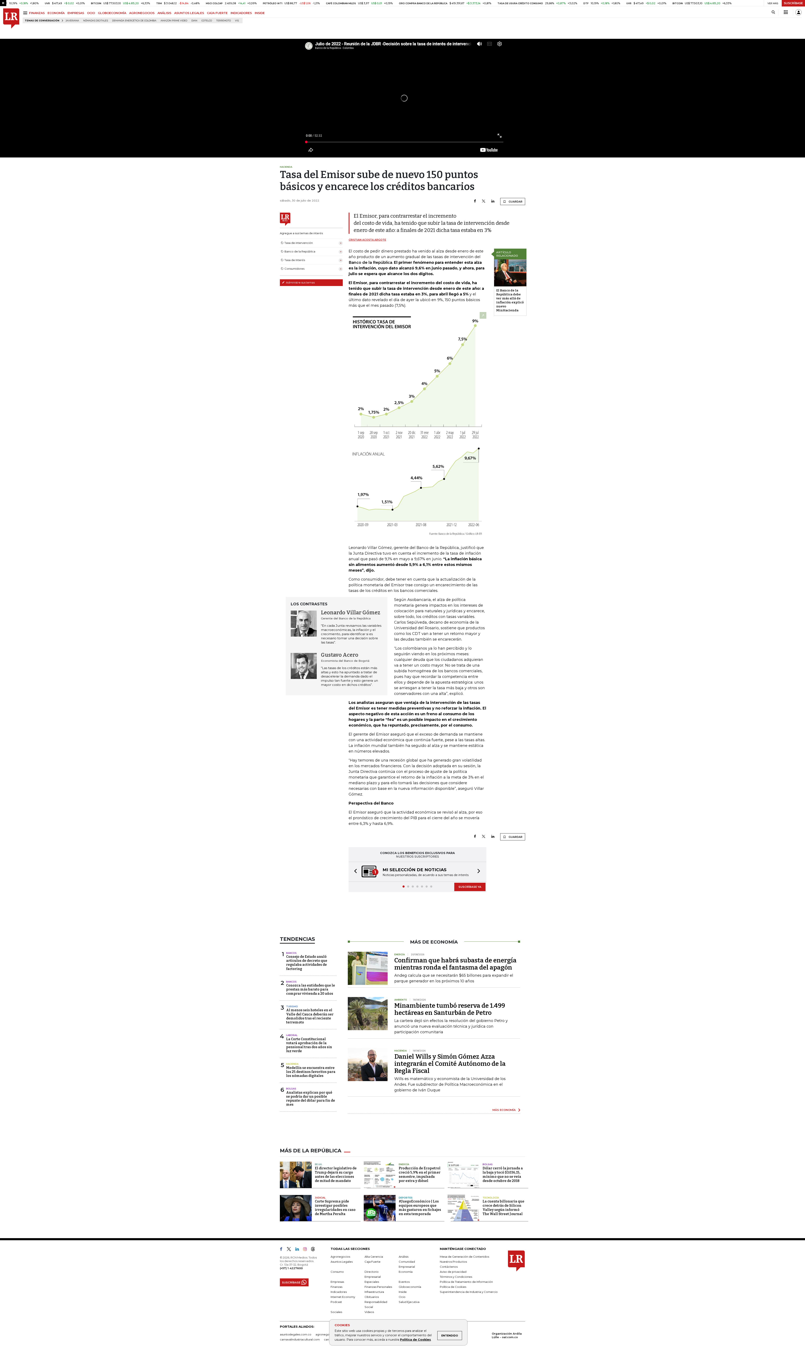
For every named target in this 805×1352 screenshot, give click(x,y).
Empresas (337, 1282)
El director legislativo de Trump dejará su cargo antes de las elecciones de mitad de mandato (336, 1175)
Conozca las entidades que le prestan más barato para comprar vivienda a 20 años (310, 990)
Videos (369, 1312)
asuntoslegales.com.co (295, 1334)
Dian (194, 20)
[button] (354, 872)
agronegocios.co (327, 1334)
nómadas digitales (95, 20)
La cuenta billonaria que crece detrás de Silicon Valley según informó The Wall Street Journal (503, 1208)
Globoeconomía (410, 1287)
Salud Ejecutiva (409, 1302)
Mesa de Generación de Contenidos (464, 1257)
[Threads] (314, 1250)
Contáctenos (449, 1267)
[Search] (773, 12)
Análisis (403, 1257)
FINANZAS (37, 13)
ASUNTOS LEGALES (189, 13)
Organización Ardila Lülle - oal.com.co (507, 1335)
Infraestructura (374, 1292)
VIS (237, 20)
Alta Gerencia (374, 1257)
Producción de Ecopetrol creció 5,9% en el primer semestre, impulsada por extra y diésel (419, 1175)
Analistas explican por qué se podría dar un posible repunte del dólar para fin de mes (310, 1099)
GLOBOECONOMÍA (112, 13)
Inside (403, 1292)
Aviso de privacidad (453, 1272)
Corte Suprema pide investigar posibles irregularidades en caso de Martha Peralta (335, 1208)
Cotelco (206, 20)
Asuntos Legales (342, 1262)
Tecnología (491, 1198)
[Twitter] (484, 201)
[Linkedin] (492, 201)
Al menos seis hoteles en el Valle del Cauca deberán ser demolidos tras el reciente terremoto (310, 1017)
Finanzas (336, 1287)
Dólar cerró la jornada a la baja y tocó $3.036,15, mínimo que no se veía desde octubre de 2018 (503, 1175)
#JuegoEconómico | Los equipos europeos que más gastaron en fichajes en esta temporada (420, 1208)
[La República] (11, 18)
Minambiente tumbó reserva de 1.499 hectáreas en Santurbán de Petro (449, 1009)
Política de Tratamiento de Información (466, 1282)
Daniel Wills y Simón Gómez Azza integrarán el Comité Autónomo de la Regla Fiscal (450, 1064)
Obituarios (372, 1297)
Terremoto (223, 20)
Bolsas (291, 1089)
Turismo (292, 1006)
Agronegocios (340, 1257)
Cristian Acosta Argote (367, 239)
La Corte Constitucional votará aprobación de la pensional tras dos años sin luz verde (309, 1045)
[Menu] (26, 13)
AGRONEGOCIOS (142, 13)
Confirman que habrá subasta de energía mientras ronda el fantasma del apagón (455, 964)
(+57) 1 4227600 (291, 1268)
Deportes (406, 1198)
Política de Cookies (415, 1340)
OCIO (91, 13)
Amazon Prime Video (174, 20)
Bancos (291, 953)
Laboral (291, 1035)
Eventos (404, 1282)
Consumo (337, 1272)
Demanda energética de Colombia (134, 20)
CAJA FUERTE (217, 13)
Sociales (336, 1312)
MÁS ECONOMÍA (504, 1110)
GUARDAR (515, 201)
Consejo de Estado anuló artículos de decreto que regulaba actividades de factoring (306, 963)
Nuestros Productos (453, 1262)
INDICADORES (241, 13)
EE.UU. (318, 1164)
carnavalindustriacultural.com (300, 1340)
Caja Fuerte (372, 1262)
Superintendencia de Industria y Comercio (469, 1292)
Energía (404, 1164)
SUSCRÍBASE (793, 3)
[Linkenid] (298, 1250)
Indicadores (339, 1292)
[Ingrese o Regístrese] (798, 12)
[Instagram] (306, 1250)
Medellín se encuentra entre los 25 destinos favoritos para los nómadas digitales (310, 1072)
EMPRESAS (76, 13)
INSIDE (260, 13)
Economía (406, 1272)
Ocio (402, 1297)
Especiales (372, 1282)
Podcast (336, 1302)
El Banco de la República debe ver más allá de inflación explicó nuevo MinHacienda (510, 300)
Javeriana (72, 20)
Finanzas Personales (378, 1287)
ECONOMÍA (56, 13)
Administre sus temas (300, 282)
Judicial (320, 1198)
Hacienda (292, 1064)
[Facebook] (475, 201)
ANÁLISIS (164, 13)
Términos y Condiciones (456, 1277)
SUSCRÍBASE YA (469, 887)
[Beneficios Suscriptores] (786, 12)
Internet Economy (343, 1297)
